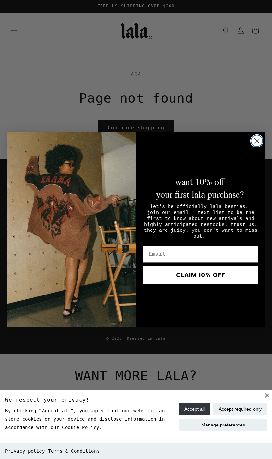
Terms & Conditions (74, 451)
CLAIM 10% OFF (200, 275)
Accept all (194, 409)
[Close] (267, 395)
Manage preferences (223, 424)
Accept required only (240, 409)
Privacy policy (25, 451)
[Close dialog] (257, 141)
